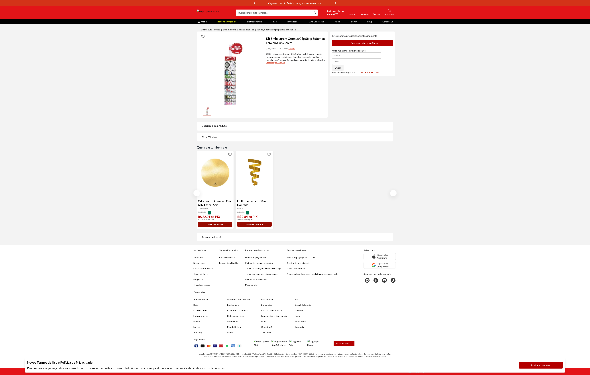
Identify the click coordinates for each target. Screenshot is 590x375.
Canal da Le (387, 21)
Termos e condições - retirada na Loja (263, 268)
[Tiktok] (393, 280)
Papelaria (299, 327)
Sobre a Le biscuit (212, 237)
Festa (217, 29)
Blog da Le (198, 279)
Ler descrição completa (275, 63)
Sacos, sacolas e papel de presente (276, 29)
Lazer (263, 321)
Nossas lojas (199, 263)
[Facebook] (376, 280)
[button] (332, 12)
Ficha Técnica (209, 137)
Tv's (275, 21)
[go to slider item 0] (207, 111)
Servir (354, 21)
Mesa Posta (300, 321)
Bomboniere (233, 305)
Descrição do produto (214, 125)
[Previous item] (254, 3)
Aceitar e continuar (541, 365)
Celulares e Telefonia (237, 310)
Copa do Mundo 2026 (271, 310)
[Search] (315, 13)
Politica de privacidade (256, 279)
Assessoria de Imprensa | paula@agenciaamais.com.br (312, 274)
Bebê (196, 305)
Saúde (230, 332)
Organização (267, 327)
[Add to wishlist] (202, 36)
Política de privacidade (117, 368)
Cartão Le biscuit (227, 257)
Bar (296, 299)
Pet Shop (197, 332)
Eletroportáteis (254, 21)
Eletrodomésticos (235, 316)
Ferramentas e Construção (274, 316)
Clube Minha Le (200, 274)
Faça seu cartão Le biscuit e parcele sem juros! (295, 3)
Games (196, 321)
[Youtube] (384, 280)
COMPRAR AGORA (215, 224)
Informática (232, 321)
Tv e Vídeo (266, 332)
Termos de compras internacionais (261, 274)
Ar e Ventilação (316, 21)
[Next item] (335, 3)
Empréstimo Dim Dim (229, 263)
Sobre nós (198, 257)
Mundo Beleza (234, 327)
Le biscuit (206, 29)
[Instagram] (367, 280)
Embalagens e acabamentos (238, 29)
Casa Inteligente (303, 305)
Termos (80, 368)
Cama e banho (200, 310)
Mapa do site (251, 285)
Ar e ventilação (200, 299)
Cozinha (299, 310)
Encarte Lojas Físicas (203, 268)
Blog (369, 21)
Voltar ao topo (342, 343)
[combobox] (274, 13)
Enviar (338, 67)
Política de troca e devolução (259, 263)
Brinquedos (293, 21)
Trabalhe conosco (201, 285)
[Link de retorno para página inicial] (215, 13)
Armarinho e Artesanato (238, 299)
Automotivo (267, 299)
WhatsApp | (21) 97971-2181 (301, 257)
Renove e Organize (226, 21)
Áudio (337, 21)
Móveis (196, 327)
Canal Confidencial (296, 268)
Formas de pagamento (255, 257)
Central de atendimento (298, 263)
